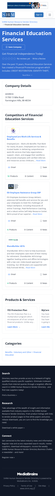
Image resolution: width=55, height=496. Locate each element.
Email (13, 167)
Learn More (12, 327)
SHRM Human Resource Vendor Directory (19, 22)
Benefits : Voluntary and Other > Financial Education (23, 353)
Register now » (8, 457)
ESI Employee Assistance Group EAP (24, 192)
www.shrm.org (26, 488)
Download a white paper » (13, 427)
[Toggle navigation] (50, 15)
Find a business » (9, 395)
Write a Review (39, 58)
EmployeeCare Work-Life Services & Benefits (24, 137)
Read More (41, 160)
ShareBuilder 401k (16, 246)
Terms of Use (26, 486)
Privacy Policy (9, 486)
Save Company (14, 47)
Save (45, 167)
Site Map (42, 486)
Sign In (39, 14)
